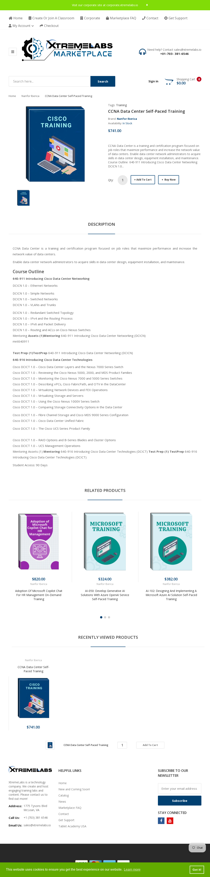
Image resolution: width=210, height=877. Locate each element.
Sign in (153, 81)
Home (12, 96)
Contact (63, 814)
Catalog (63, 795)
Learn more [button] (132, 869)
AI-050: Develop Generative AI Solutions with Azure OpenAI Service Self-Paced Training (105, 595)
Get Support (66, 820)
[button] (13, 548)
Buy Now (170, 179)
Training (121, 105)
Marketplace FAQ (69, 808)
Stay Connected (172, 812)
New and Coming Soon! (74, 789)
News (62, 801)
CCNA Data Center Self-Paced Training (33, 669)
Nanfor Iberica (30, 96)
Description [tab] (101, 224)
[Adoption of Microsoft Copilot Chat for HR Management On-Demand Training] (39, 542)
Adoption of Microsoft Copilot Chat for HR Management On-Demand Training (38, 595)
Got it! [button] (197, 869)
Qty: (110, 180)
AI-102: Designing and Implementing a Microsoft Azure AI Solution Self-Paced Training (171, 595)
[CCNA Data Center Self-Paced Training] (23, 197)
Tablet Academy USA (72, 826)
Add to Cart (144, 179)
